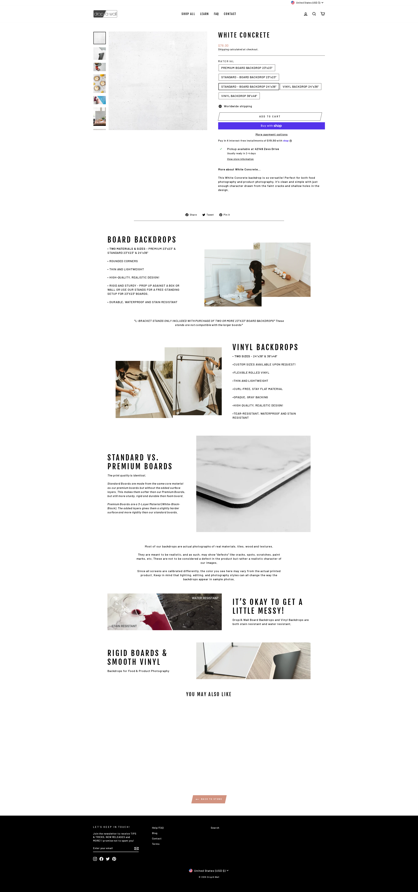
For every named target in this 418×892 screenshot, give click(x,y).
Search (215, 827)
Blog (155, 833)
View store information (240, 159)
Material (226, 61)
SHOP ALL (188, 14)
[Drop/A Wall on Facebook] (101, 859)
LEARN (204, 14)
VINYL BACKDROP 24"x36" (301, 86)
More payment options (272, 134)
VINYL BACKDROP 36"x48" (239, 96)
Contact (157, 838)
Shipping (223, 49)
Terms (156, 843)
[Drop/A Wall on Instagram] (95, 859)
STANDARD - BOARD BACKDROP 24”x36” (248, 86)
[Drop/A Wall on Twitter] (108, 859)
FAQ (216, 14)
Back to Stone (211, 799)
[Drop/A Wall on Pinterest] (114, 859)
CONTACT (230, 14)
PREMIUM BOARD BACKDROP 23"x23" (247, 68)
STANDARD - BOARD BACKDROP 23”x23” (248, 77)
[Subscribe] (136, 848)
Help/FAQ (158, 827)
